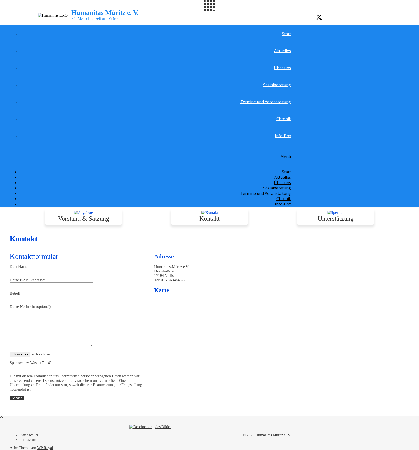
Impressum (27, 439)
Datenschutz (28, 435)
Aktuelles (282, 50)
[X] (319, 17)
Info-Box (283, 135)
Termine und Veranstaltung (265, 101)
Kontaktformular (34, 256)
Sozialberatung (277, 84)
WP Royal (45, 448)
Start (286, 33)
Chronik (283, 118)
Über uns (282, 67)
